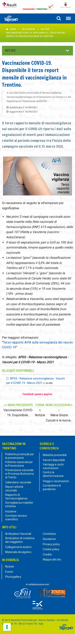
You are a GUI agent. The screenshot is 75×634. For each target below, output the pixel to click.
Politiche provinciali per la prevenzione (19, 456)
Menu (68, 18)
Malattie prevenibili (55, 455)
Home (13, 29)
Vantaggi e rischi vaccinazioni (53, 466)
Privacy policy (51, 544)
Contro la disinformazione (53, 474)
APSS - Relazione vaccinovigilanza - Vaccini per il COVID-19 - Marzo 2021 (35, 380)
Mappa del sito (52, 559)
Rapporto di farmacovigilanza (16, 496)
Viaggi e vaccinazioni (56, 481)
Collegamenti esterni (18, 547)
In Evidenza (28, 29)
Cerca (58, 18)
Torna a (40, 410)
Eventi (9, 571)
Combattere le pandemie (52, 487)
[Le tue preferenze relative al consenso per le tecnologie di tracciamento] (7, 627)
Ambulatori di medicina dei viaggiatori (19, 540)
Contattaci (49, 533)
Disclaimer (49, 539)
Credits (47, 554)
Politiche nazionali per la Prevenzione (19, 463)
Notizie (45, 29)
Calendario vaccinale (18, 482)
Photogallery (13, 576)
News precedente (18, 410)
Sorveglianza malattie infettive (19, 504)
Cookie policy (51, 549)
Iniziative (10, 511)
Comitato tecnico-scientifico (16, 517)
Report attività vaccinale (14, 488)
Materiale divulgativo (18, 552)
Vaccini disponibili (54, 460)
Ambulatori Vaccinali (18, 533)
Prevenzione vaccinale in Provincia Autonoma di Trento (19, 473)
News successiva (59, 412)
